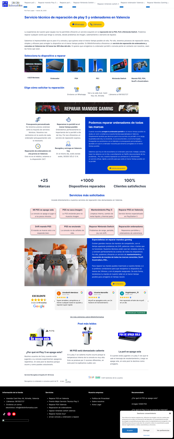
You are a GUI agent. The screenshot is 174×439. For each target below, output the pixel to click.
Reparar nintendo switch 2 (108, 4)
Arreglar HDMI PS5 (139, 404)
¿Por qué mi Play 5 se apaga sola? (44, 352)
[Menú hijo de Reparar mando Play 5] (39, 7)
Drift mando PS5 (43, 226)
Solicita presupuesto (118, 168)
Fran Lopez (30, 10)
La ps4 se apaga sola (130, 351)
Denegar (146, 430)
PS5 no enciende (72, 226)
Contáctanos (119, 284)
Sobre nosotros (98, 401)
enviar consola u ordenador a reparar (64, 417)
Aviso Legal (96, 405)
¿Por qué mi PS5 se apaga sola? (145, 398)
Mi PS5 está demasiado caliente (87, 350)
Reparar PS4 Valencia (57, 405)
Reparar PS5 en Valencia (131, 210)
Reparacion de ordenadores (60, 408)
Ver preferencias (163, 430)
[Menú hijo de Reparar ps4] (60, 7)
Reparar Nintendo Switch (101, 226)
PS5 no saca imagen (72, 210)
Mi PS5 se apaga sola (43, 210)
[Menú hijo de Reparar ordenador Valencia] (121, 7)
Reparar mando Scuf (57, 414)
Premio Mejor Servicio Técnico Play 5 (64, 401)
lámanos (97, 24)
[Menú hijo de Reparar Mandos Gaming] (148, 7)
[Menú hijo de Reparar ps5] (25, 7)
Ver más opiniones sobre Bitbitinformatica (87, 317)
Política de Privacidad (100, 398)
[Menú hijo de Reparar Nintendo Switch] (74, 7)
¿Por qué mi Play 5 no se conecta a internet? (150, 410)
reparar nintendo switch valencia (62, 411)
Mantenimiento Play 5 (101, 210)
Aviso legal (146, 435)
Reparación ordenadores (131, 226)
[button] (170, 413)
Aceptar (130, 430)
